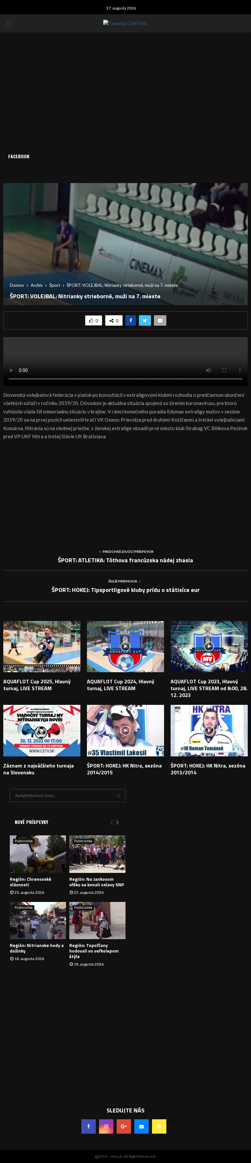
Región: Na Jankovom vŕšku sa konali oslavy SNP (96, 882)
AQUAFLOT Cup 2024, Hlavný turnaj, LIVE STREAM (120, 684)
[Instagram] (106, 1126)
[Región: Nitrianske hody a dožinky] (38, 920)
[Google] (124, 1126)
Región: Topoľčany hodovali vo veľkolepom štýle (94, 951)
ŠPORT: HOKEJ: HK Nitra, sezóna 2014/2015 (124, 769)
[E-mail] (141, 1126)
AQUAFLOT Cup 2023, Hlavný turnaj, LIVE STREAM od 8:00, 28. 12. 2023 (209, 688)
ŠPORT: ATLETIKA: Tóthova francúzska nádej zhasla (125, 560)
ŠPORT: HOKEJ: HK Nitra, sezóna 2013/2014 (208, 769)
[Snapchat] (159, 1126)
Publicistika (24, 841)
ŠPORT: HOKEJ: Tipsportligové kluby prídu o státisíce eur (126, 589)
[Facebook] (88, 1126)
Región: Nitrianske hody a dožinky (37, 948)
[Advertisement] (125, 492)
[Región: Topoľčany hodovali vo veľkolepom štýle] (97, 920)
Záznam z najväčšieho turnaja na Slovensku (38, 769)
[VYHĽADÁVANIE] (118, 795)
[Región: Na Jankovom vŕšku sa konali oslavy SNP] (97, 854)
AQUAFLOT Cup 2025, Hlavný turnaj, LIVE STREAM (37, 684)
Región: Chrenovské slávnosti (30, 882)
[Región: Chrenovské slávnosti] (38, 854)
